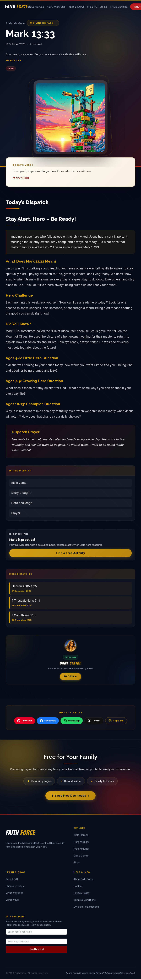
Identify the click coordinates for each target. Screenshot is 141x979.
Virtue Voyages (14, 892)
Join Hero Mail (36, 949)
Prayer (15, 513)
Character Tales (15, 886)
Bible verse (18, 483)
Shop (77, 862)
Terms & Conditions (85, 899)
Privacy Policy (82, 892)
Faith (11, 68)
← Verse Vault (16, 22)
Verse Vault (76, 6)
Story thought (20, 492)
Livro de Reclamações (86, 906)
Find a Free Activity (70, 553)
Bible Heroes (36, 6)
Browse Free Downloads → (70, 795)
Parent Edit (12, 879)
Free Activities (97, 6)
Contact (78, 886)
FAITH (16, 6)
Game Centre (118, 6)
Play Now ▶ (70, 676)
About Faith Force (84, 879)
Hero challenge (21, 503)
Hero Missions (56, 6)
